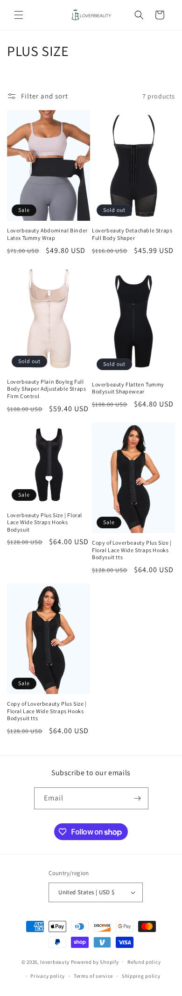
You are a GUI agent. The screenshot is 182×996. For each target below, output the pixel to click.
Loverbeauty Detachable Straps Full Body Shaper (132, 234)
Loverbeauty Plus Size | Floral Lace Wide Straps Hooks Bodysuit (44, 522)
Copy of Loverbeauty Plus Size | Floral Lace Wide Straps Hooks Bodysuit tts (132, 550)
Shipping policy (141, 976)
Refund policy (144, 962)
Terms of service (93, 976)
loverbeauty (55, 961)
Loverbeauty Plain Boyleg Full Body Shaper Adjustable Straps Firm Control (46, 389)
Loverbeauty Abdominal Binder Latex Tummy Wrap (47, 234)
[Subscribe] (137, 798)
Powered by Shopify (95, 961)
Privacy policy (47, 976)
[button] (18, 15)
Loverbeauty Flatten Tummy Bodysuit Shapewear (128, 388)
